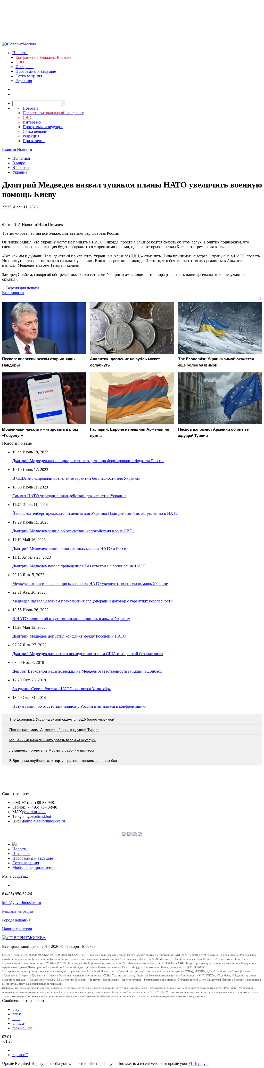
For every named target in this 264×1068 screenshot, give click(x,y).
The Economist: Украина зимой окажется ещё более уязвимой (61, 719)
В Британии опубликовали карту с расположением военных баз (63, 761)
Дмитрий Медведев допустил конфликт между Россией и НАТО (69, 636)
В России (20, 167)
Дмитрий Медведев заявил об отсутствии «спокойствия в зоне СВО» (73, 531)
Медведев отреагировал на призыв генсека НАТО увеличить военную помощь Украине (90, 583)
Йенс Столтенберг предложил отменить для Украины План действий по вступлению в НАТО (95, 513)
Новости (20, 53)
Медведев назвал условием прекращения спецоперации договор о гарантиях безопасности (92, 601)
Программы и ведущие (35, 71)
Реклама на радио (17, 911)
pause (17, 1014)
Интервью (24, 66)
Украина (19, 172)
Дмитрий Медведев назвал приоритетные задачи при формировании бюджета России (88, 461)
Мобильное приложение (33, 867)
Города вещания (16, 920)
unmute (18, 1023)
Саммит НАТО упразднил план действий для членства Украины (69, 496)
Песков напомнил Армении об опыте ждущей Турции (54, 730)
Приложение (34, 140)
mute (16, 1018)
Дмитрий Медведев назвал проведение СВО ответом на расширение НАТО (79, 566)
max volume (22, 1028)
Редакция (23, 80)
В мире (18, 163)
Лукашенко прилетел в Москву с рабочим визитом (51, 750)
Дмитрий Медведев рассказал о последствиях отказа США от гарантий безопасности (87, 653)
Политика (21, 158)
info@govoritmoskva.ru (45, 821)
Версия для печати (22, 288)
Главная (9, 149)
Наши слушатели (17, 929)
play (15, 1009)
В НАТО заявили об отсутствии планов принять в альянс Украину (71, 618)
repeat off (20, 1055)
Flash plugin (198, 1063)
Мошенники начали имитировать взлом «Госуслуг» (52, 740)
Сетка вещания (28, 76)
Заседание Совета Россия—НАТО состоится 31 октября (61, 689)
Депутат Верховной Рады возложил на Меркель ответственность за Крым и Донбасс (87, 671)
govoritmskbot (34, 812)
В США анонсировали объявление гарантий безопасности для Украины (76, 478)
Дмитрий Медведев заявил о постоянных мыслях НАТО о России (70, 548)
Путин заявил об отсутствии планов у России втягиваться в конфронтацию (79, 706)
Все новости (13, 292)
